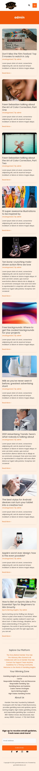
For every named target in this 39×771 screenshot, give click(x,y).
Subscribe (19, 748)
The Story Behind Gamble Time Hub (19, 655)
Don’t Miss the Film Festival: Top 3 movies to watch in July (19, 55)
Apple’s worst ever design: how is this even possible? (19, 554)
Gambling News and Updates (19, 686)
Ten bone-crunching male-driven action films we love (17, 263)
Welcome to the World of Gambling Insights (19, 667)
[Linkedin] (27, 752)
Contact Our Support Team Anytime (19, 662)
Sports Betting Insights (10, 610)
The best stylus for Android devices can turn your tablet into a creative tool (17, 502)
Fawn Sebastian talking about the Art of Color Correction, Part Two (19, 160)
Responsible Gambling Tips (19, 684)
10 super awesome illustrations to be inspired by (19, 212)
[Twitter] (17, 752)
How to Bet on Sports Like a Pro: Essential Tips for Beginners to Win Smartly (19, 604)
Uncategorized (7, 59)
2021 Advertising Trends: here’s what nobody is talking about (19, 435)
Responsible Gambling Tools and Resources (19, 681)
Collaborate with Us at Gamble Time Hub (19, 660)
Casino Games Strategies (19, 689)
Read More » (6, 73)
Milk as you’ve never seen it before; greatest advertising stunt (17, 383)
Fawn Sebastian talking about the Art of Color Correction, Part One (19, 107)
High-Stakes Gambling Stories (19, 694)
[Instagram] (22, 752)
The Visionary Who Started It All (19, 658)
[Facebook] (12, 752)
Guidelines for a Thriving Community (19, 665)
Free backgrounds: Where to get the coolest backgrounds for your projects (18, 330)
